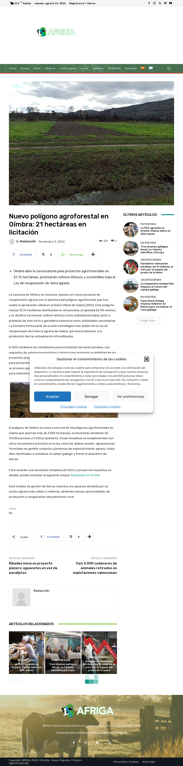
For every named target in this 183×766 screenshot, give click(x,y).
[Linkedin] (97, 742)
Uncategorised (98, 657)
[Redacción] (12, 241)
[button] (146, 359)
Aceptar (52, 396)
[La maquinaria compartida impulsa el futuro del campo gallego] (130, 285)
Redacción (28, 241)
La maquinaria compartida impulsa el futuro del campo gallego (157, 286)
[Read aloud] (10, 508)
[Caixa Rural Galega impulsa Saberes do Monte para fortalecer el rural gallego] (130, 303)
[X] (159, 3)
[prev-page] (12, 681)
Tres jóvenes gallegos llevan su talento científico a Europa (63, 667)
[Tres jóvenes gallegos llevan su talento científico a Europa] (63, 652)
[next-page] (19, 681)
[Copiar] (14, 508)
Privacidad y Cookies (73, 406)
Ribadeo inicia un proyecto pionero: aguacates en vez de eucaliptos (33, 568)
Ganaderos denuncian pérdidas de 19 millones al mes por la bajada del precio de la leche (99, 666)
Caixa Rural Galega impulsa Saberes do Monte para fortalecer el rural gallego (156, 305)
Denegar (91, 396)
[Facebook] (149, 3)
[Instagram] (154, 3)
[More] (93, 254)
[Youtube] (170, 3)
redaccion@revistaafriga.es (108, 732)
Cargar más (147, 320)
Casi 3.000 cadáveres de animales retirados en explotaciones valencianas (95, 568)
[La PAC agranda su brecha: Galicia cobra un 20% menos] (26, 652)
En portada (26, 660)
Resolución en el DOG (85, 475)
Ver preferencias (130, 396)
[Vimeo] (165, 3)
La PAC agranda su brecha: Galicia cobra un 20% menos (27, 667)
